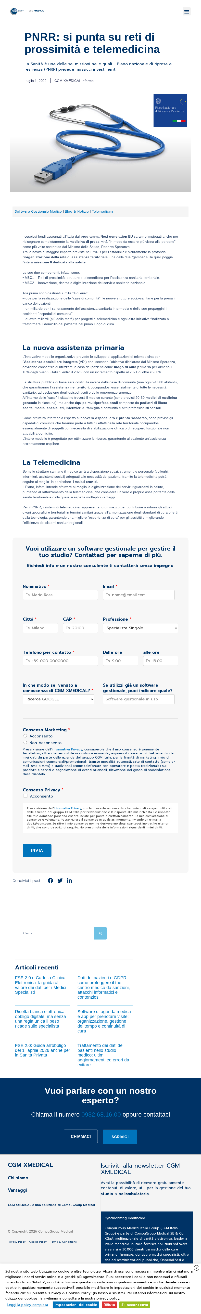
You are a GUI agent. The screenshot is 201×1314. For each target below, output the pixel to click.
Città (30, 619)
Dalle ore (112, 652)
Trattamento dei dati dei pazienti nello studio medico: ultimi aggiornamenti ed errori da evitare (103, 1055)
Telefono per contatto (48, 652)
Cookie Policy (38, 1242)
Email (110, 586)
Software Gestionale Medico (38, 211)
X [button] (197, 1268)
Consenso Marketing (46, 730)
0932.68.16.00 (101, 1114)
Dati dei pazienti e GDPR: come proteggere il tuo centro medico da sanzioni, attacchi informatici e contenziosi (103, 987)
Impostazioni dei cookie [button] (76, 1304)
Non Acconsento (45, 743)
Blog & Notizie (77, 211)
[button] (187, 11)
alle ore (151, 652)
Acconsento (40, 736)
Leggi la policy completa (27, 1304)
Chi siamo (18, 1178)
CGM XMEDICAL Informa (74, 81)
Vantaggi (17, 1190)
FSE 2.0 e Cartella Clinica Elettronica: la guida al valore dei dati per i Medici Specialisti (40, 985)
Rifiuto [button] (109, 1304)
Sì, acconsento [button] (134, 1304)
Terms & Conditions (63, 1242)
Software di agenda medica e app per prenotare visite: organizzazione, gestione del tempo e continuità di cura (104, 1021)
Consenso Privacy (43, 790)
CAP (69, 619)
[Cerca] (100, 933)
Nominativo (36, 586)
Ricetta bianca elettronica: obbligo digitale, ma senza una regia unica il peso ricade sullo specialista (40, 1019)
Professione (117, 619)
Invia (37, 850)
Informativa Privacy (67, 749)
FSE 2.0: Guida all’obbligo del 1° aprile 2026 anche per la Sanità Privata (42, 1050)
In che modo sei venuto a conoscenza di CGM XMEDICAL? (58, 688)
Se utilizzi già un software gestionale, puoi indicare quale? (137, 688)
